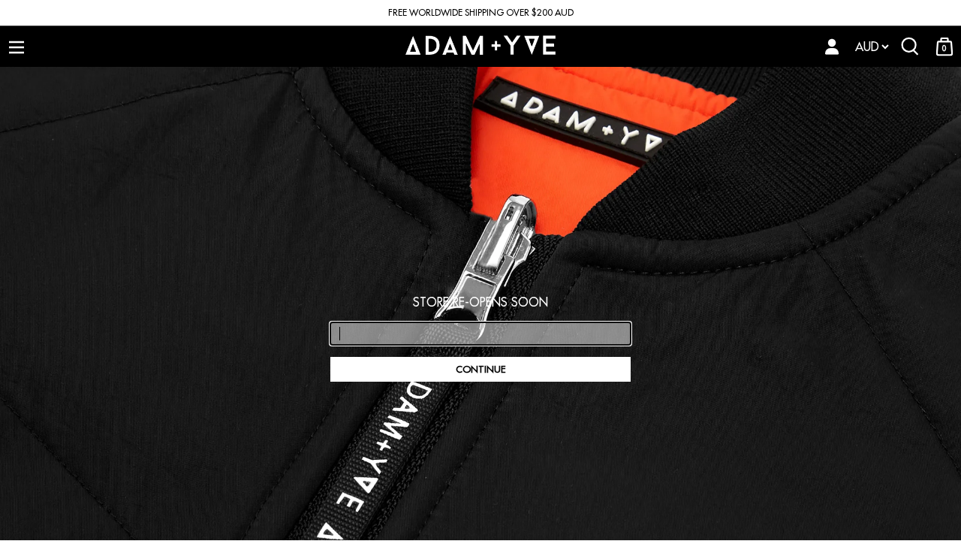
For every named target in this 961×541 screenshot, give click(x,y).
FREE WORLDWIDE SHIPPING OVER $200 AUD (481, 12)
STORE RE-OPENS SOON (480, 302)
